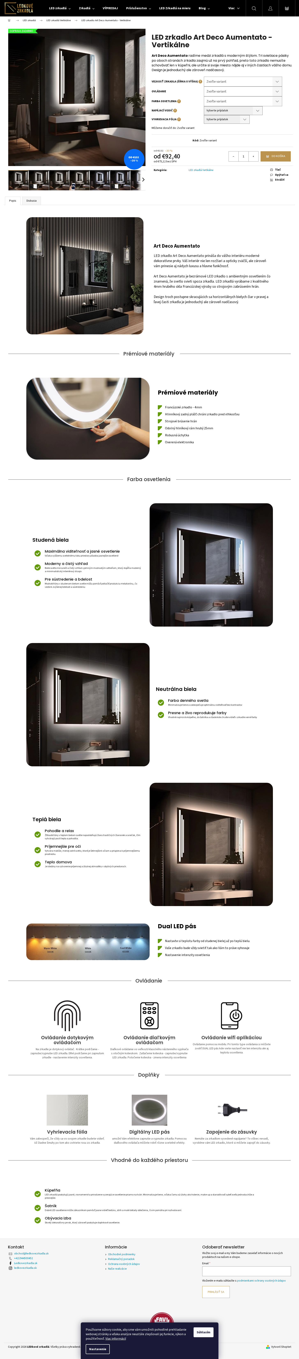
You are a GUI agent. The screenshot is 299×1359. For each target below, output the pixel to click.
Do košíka (278, 156)
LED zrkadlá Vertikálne (201, 170)
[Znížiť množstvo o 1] (234, 156)
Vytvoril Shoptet (281, 1347)
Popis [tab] (12, 201)
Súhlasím (203, 1332)
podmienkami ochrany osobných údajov (261, 1281)
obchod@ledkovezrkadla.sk (31, 1254)
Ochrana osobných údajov (124, 1264)
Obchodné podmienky (121, 1254)
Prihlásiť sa (216, 1292)
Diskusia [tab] (32, 201)
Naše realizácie (117, 1269)
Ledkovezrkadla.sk (25, 1263)
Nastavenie (97, 1349)
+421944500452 (23, 1258)
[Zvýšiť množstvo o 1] (253, 156)
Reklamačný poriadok (121, 1259)
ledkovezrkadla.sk (25, 1268)
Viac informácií (115, 1338)
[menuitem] (60, 8)
